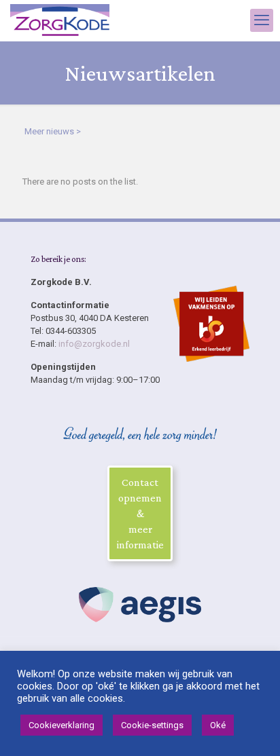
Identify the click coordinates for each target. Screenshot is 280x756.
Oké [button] (218, 725)
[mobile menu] (261, 20)
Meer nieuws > (52, 131)
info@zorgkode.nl (94, 344)
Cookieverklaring (61, 725)
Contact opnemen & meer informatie (140, 513)
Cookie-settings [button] (152, 725)
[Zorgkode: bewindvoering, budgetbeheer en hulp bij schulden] (59, 20)
